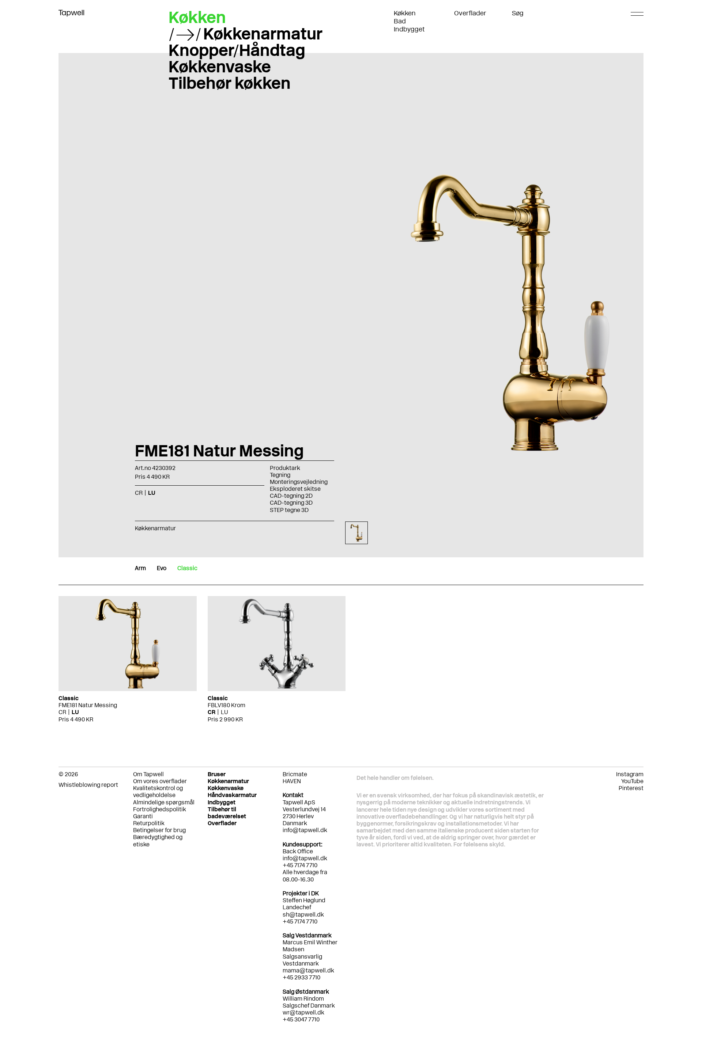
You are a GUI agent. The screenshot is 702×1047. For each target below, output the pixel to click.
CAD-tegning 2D (291, 495)
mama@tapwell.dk (308, 970)
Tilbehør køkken (230, 83)
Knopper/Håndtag (237, 50)
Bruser (217, 774)
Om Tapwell (148, 774)
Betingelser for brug (159, 830)
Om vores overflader (160, 781)
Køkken (405, 13)
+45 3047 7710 (301, 1019)
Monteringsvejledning (299, 481)
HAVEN (292, 781)
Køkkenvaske (220, 66)
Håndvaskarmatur (232, 795)
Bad (400, 21)
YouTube (632, 781)
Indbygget (409, 29)
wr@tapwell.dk (303, 1012)
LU (75, 712)
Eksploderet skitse (295, 488)
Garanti (143, 816)
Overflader (470, 13)
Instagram (630, 774)
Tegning (280, 474)
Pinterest (631, 788)
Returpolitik (149, 823)
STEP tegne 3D (289, 510)
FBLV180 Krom (226, 705)
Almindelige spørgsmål (164, 802)
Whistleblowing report (88, 784)
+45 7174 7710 (300, 921)
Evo (161, 568)
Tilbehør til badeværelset (227, 813)
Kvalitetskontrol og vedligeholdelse (158, 791)
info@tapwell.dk (305, 830)
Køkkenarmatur (262, 33)
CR (62, 712)
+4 (286, 977)
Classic (187, 568)
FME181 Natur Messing (87, 705)
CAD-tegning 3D (291, 502)
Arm (140, 568)
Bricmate (295, 774)
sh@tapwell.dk (303, 914)
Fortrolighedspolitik (159, 809)
